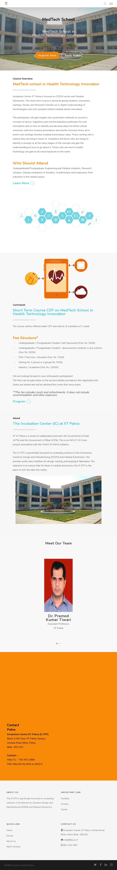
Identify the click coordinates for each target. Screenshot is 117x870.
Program (19, 401)
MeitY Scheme (13, 846)
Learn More (21, 183)
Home (9, 830)
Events (10, 835)
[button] (56, 643)
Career (64, 809)
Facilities (65, 798)
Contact (65, 804)
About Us (11, 841)
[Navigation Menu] (111, 3)
